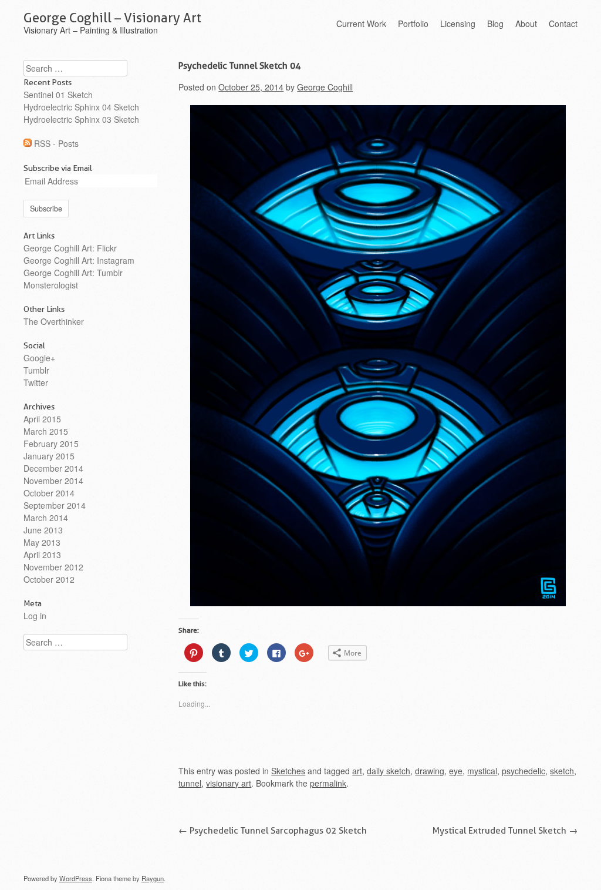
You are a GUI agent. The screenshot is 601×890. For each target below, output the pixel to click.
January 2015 (49, 456)
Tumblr (36, 370)
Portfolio (413, 23)
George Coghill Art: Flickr (70, 248)
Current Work (361, 23)
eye (455, 771)
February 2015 (51, 443)
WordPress (75, 878)
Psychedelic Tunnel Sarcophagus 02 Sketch (272, 830)
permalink (328, 783)
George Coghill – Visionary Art (112, 17)
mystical (482, 771)
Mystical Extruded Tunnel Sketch (505, 830)
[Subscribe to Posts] (27, 143)
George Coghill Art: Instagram (78, 260)
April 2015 (42, 419)
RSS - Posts (56, 143)
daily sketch (388, 771)
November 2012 (53, 567)
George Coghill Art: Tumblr (73, 272)
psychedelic (523, 771)
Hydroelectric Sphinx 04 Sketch (81, 107)
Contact (563, 23)
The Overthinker (53, 321)
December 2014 (53, 468)
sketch (562, 771)
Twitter (35, 382)
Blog (495, 23)
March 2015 (45, 431)
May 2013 (41, 542)
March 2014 (45, 517)
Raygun (152, 878)
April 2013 (42, 554)
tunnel (189, 783)
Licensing (457, 23)
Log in (34, 616)
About (526, 23)
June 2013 (43, 530)
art (357, 771)
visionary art (228, 783)
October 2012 (49, 579)
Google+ (39, 358)
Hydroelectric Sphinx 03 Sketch (81, 119)
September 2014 (54, 505)
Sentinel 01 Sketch (58, 94)
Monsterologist (50, 285)
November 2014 (53, 480)
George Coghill (325, 87)
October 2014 (49, 493)
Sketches (288, 771)
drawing (429, 771)
